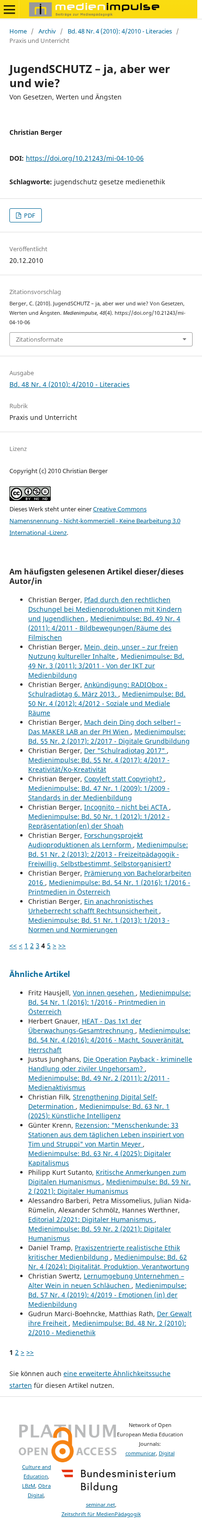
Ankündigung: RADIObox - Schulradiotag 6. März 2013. (97, 689)
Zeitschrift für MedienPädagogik (101, 1514)
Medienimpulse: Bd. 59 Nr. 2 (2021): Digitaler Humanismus (109, 1186)
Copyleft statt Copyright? (124, 778)
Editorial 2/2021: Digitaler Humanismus (91, 1219)
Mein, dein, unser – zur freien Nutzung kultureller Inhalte (103, 651)
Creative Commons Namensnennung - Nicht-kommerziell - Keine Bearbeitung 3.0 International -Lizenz (94, 521)
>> (62, 945)
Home (18, 31)
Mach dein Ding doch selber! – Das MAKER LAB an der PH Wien (104, 727)
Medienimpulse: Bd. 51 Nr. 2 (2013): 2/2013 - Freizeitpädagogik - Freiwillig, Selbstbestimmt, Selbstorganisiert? (108, 854)
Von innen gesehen (104, 992)
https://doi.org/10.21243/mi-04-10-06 (85, 158)
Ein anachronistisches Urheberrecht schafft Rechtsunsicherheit (93, 906)
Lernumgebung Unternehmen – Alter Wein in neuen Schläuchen (106, 1280)
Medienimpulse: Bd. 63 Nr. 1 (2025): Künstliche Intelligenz (99, 1111)
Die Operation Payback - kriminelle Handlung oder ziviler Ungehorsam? (110, 1064)
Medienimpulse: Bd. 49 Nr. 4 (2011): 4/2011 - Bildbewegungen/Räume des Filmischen (104, 628)
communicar (140, 1453)
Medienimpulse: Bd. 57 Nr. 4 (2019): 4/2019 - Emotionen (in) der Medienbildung (107, 1295)
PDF (29, 215)
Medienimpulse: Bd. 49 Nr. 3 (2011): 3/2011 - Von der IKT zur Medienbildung (106, 666)
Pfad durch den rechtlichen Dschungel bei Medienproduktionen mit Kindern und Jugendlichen (105, 609)
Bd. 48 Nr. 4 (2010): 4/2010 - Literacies (120, 31)
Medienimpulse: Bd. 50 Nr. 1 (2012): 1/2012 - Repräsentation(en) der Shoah (99, 821)
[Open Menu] (9, 9)
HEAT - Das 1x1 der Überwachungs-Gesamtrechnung (84, 1026)
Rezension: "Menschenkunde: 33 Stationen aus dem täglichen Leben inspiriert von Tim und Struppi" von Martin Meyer (106, 1134)
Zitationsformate (39, 339)
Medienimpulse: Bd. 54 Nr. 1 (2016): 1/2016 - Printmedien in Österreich (109, 887)
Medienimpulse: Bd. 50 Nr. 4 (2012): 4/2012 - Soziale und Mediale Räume (107, 703)
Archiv (47, 31)
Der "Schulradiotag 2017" (125, 750)
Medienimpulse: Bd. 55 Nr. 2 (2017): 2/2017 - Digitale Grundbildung (109, 736)
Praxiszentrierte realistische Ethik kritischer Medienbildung (104, 1252)
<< (13, 945)
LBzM (28, 1486)
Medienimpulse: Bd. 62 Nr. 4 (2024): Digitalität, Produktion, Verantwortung (108, 1262)
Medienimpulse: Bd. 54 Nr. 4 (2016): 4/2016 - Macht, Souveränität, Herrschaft (109, 1040)
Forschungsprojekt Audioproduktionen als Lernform (85, 840)
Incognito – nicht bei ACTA (126, 807)
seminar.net (100, 1504)
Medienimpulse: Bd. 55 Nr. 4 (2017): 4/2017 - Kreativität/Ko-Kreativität (99, 764)
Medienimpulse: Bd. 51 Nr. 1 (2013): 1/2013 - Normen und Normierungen (99, 925)
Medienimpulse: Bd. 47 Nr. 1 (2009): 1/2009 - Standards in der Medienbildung (99, 793)
